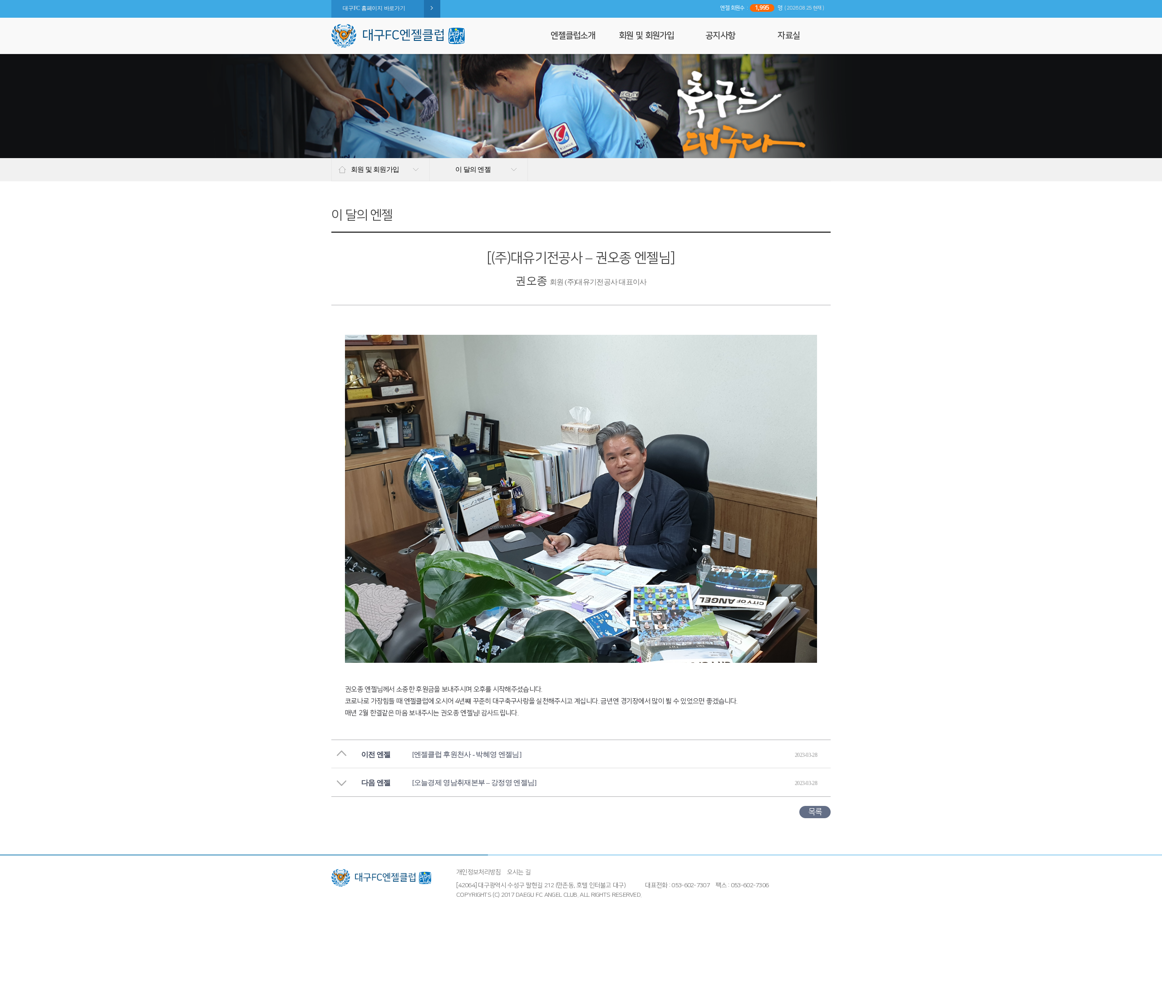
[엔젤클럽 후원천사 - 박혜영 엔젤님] (466, 754)
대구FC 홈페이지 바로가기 (374, 8)
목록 (815, 812)
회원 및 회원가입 (647, 35)
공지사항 (720, 35)
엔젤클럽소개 (573, 35)
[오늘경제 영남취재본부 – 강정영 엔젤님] (474, 782)
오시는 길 (519, 872)
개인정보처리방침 (478, 872)
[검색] (530, 35)
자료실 (789, 35)
